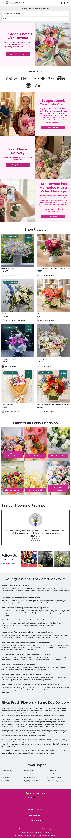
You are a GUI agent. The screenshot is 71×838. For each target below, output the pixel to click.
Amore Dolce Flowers (12, 411)
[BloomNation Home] (15, 2)
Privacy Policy (36, 829)
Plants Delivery (52, 774)
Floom (54, 836)
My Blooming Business (47, 275)
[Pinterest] (9, 563)
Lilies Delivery (5, 777)
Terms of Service (24, 829)
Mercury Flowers (10, 275)
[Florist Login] (61, 3)
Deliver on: (8, 19)
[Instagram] (6, 563)
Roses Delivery (29, 774)
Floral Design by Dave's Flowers (15, 321)
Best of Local (56, 127)
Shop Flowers (21, 165)
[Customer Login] (64, 3)
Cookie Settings (47, 829)
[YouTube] (14, 563)
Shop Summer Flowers (19, 54)
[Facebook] (4, 563)
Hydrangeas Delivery (31, 781)
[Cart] (67, 3)
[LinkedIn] (40, 797)
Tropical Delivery (52, 781)
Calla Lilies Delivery (30, 777)
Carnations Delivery (7, 774)
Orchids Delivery (6, 771)
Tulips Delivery (51, 771)
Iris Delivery (5, 781)
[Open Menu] (3, 2)
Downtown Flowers (11, 366)
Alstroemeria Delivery (54, 777)
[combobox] (37, 19)
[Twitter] (12, 563)
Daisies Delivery (29, 771)
